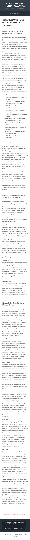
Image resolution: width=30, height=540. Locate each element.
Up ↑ (15, 536)
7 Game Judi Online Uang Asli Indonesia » (14, 528)
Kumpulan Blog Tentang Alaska (15, 4)
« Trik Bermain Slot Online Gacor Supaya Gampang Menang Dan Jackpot (14, 523)
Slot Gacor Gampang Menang (12, 514)
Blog (9, 511)
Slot (12, 44)
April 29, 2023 (6, 28)
